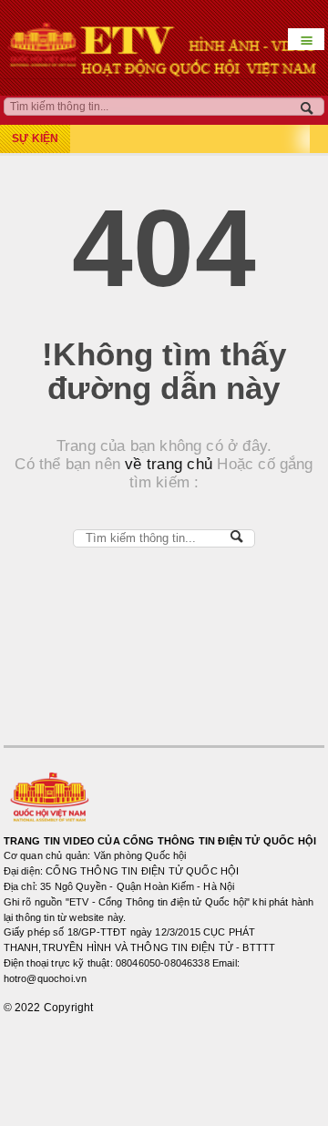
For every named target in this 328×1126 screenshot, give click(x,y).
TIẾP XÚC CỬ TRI (69, 1055)
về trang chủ (166, 464)
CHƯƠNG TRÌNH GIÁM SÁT (96, 1092)
